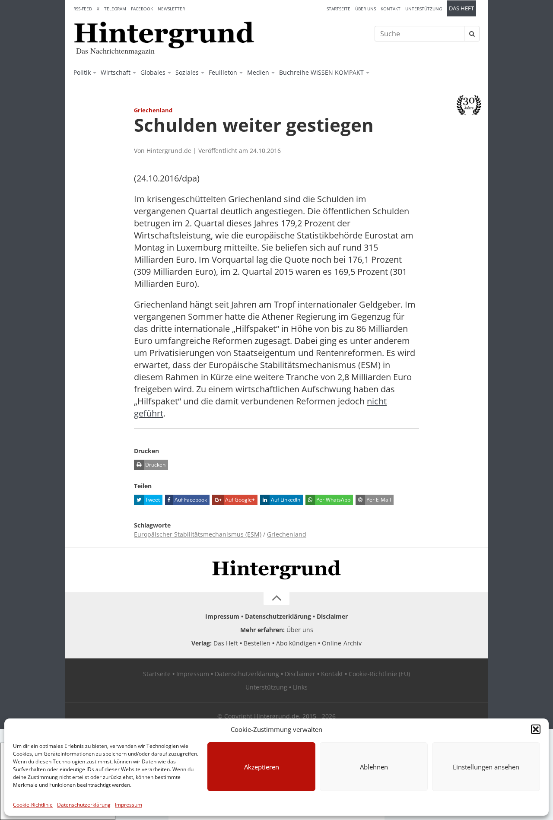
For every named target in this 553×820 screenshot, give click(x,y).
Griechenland (286, 534)
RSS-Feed (82, 9)
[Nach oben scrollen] (276, 598)
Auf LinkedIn (285, 499)
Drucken (154, 464)
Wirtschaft (115, 72)
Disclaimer (332, 616)
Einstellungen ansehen (486, 767)
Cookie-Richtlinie (33, 804)
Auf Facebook (190, 499)
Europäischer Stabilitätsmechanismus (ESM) (197, 534)
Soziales (187, 72)
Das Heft (461, 8)
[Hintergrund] (164, 35)
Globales (152, 72)
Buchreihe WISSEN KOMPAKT (321, 72)
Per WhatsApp (332, 499)
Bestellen (257, 643)
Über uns (365, 9)
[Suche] (472, 33)
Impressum (128, 804)
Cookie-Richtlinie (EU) (379, 674)
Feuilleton (223, 72)
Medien (258, 72)
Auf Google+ (239, 499)
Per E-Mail (378, 499)
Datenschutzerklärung (84, 804)
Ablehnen (374, 767)
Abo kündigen (296, 643)
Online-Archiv (342, 643)
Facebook (142, 9)
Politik (82, 72)
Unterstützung (423, 9)
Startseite (338, 9)
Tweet (152, 499)
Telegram (115, 9)
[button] (535, 729)
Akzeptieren (261, 767)
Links (300, 687)
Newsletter (171, 9)
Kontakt (390, 9)
